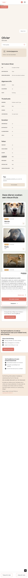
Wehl (5, 248)
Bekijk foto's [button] (23, 31)
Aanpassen (13, 303)
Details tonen (21, 295)
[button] (22, 2)
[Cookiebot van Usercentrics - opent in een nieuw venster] (21, 273)
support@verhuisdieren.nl (7, 392)
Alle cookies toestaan (14, 299)
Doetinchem (6, 223)
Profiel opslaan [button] (6, 44)
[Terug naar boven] (25, 570)
